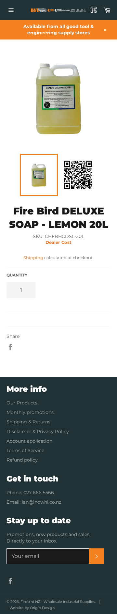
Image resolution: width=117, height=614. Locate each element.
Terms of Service (25, 450)
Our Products (21, 403)
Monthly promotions (30, 412)
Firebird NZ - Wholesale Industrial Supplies (57, 601)
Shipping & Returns (28, 422)
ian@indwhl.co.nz (41, 502)
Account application (29, 441)
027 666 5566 (38, 493)
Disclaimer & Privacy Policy (37, 431)
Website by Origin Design (32, 608)
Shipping (33, 257)
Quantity (16, 275)
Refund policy (22, 460)
